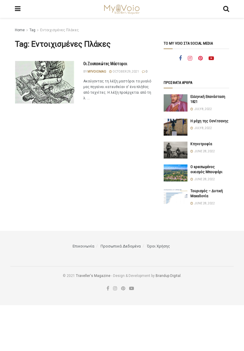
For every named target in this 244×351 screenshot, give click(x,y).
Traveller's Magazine (93, 276)
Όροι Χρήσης (158, 246)
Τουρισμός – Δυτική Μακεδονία (206, 193)
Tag (32, 30)
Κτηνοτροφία (201, 144)
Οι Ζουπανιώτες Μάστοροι (105, 63)
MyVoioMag (96, 71)
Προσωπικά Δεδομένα (121, 246)
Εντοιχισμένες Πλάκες (59, 30)
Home (20, 30)
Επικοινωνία (83, 246)
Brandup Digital (168, 276)
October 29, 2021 (125, 71)
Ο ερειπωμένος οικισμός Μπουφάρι (206, 169)
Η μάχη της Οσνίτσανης (209, 121)
